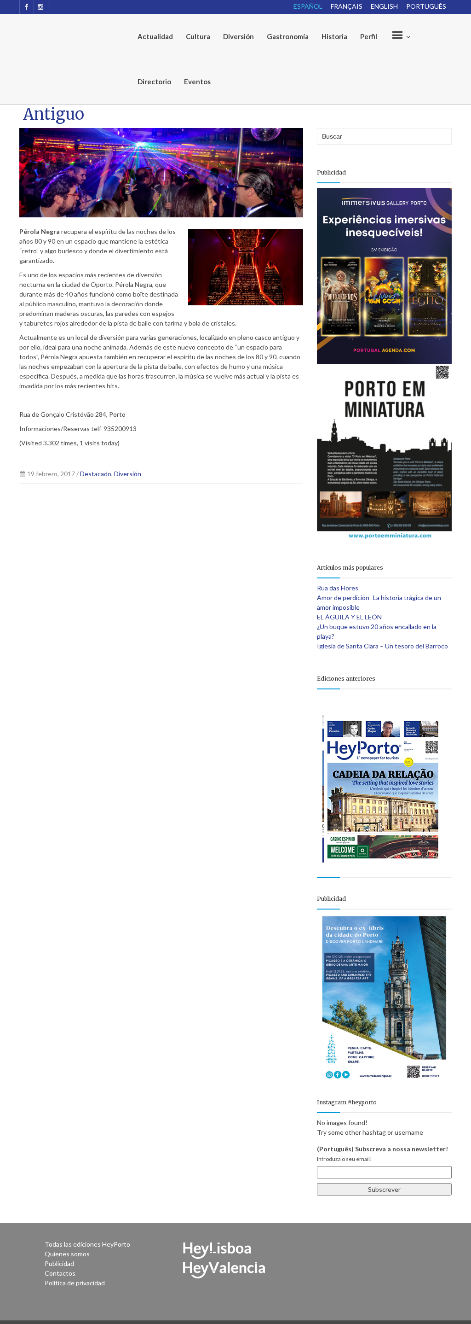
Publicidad (59, 1263)
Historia (334, 36)
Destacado (95, 474)
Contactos (60, 1273)
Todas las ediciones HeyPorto (87, 1244)
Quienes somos (67, 1254)
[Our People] (400, 36)
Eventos (197, 81)
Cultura (198, 36)
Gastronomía (288, 36)
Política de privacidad (75, 1283)
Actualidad (155, 36)
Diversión (238, 36)
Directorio (154, 81)
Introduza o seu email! (344, 1158)
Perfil (368, 36)
